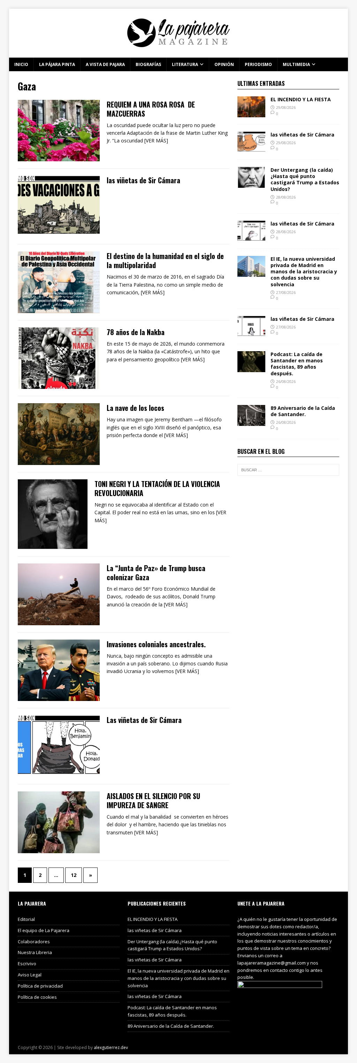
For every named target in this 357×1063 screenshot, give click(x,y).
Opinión (224, 64)
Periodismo (258, 64)
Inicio (21, 64)
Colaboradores (34, 941)
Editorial (26, 919)
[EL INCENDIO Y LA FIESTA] (251, 113)
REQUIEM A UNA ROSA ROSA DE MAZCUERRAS (151, 109)
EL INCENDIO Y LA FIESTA (301, 99)
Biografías (148, 64)
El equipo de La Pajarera (43, 930)
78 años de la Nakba (136, 332)
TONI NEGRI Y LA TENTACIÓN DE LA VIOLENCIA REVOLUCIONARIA (157, 488)
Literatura (185, 64)
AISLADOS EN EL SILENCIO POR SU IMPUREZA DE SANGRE (154, 800)
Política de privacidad (40, 986)
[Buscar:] (288, 470)
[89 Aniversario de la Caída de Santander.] (251, 422)
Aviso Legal (29, 975)
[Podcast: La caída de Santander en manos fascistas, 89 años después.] (251, 368)
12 (73, 875)
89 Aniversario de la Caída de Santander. (303, 411)
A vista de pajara (105, 64)
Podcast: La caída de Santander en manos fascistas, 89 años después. (297, 364)
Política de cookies (37, 997)
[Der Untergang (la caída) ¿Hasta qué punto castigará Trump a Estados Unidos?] (251, 183)
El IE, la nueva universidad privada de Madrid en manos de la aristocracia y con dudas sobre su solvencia (304, 272)
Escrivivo (27, 963)
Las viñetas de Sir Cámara (144, 720)
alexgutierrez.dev (111, 1047)
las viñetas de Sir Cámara (143, 180)
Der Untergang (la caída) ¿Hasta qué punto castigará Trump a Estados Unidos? (305, 179)
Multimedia (296, 64)
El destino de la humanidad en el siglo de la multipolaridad (165, 260)
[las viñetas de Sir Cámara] (251, 148)
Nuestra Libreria (35, 952)
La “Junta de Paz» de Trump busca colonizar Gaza (156, 572)
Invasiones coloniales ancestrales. (156, 644)
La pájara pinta (57, 64)
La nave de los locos (135, 408)
